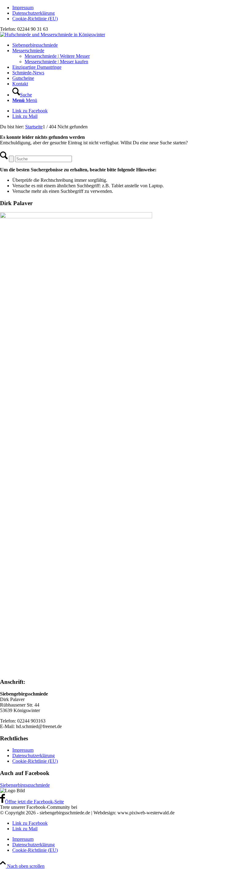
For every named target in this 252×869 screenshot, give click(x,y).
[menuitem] (132, 7)
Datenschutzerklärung (33, 13)
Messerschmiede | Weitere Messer (57, 56)
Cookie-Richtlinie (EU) (35, 18)
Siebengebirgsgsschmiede (25, 785)
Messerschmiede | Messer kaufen (56, 61)
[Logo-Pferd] (52, 34)
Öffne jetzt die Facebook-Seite (34, 801)
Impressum (22, 7)
